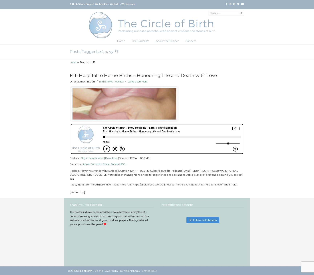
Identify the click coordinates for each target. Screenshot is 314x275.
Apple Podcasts (92, 164)
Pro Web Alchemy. (129, 270)
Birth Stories (106, 81)
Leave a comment (138, 81)
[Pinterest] (234, 4)
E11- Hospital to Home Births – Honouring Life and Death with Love (143, 75)
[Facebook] (226, 4)
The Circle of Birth (157, 24)
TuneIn (115, 164)
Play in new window (92, 158)
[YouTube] (242, 4)
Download (111, 158)
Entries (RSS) (149, 270)
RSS (122, 164)
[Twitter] (238, 4)
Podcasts (119, 81)
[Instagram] (230, 4)
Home (73, 62)
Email (106, 164)
